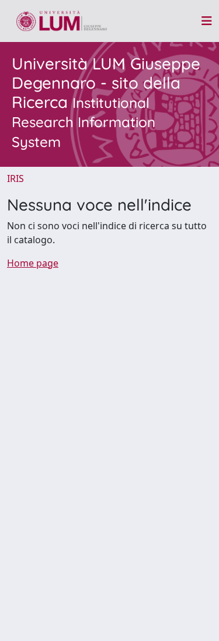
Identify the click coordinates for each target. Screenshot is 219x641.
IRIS (15, 178)
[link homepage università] (61, 21)
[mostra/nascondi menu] (206, 21)
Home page (32, 263)
